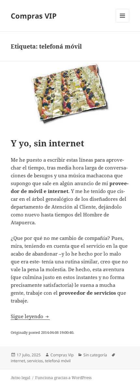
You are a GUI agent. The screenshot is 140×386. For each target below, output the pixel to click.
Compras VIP (34, 16)
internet (18, 361)
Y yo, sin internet (47, 143)
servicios (35, 361)
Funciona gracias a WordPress (63, 377)
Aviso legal (20, 377)
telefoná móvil (58, 361)
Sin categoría (95, 355)
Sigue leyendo (30, 316)
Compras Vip (62, 355)
